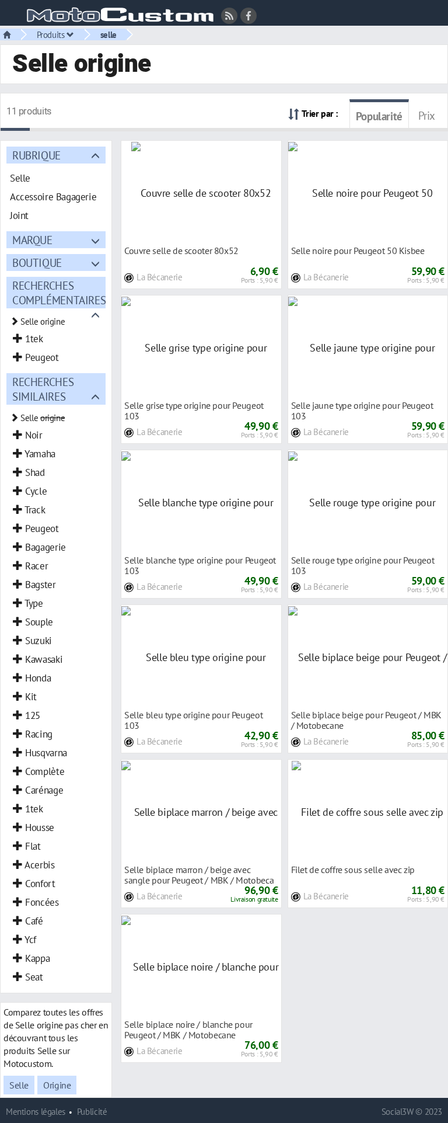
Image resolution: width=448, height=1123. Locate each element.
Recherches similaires (43, 389)
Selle (19, 1085)
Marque (32, 239)
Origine (57, 1085)
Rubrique (36, 155)
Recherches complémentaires (59, 292)
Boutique (37, 262)
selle (108, 34)
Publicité (92, 1111)
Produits (52, 34)
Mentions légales (35, 1111)
